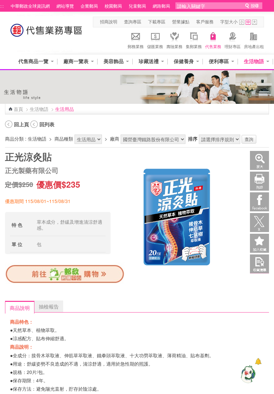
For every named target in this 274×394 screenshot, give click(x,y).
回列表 (46, 124)
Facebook (259, 201)
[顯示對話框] (258, 361)
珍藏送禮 (149, 61)
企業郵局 (89, 6)
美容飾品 (114, 61)
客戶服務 (205, 22)
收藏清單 (259, 263)
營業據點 (180, 22)
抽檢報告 (49, 306)
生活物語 (254, 61)
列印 (259, 181)
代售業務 (213, 46)
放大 (259, 160)
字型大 (254, 22)
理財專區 (233, 46)
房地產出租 (254, 46)
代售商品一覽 (33, 61)
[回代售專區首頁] (46, 33)
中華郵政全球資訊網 (30, 6)
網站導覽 (65, 6)
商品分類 (14, 138)
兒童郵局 (137, 6)
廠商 (114, 138)
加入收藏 (259, 243)
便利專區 (219, 61)
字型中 (248, 22)
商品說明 (20, 307)
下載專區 (156, 22)
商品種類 (63, 138)
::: (2, 6)
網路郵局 (161, 6)
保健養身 (184, 61)
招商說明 (108, 22)
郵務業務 (136, 46)
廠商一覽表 (76, 61)
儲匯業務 (155, 46)
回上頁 (21, 124)
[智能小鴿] (247, 374)
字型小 (241, 22)
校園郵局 (113, 6)
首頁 (18, 109)
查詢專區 (132, 22)
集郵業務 (194, 46)
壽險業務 (174, 46)
